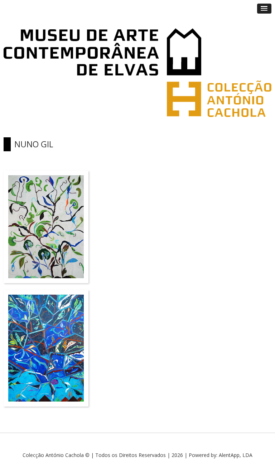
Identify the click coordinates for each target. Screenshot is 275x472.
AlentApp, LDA (235, 455)
